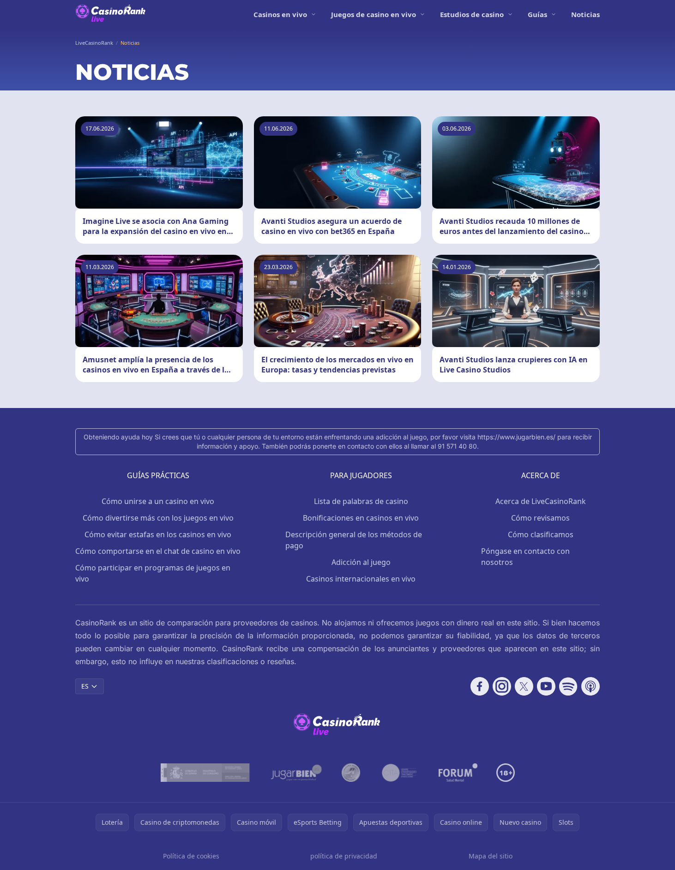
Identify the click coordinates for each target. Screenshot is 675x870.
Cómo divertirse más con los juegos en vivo (158, 518)
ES (85, 686)
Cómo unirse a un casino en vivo (158, 501)
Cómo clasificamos (540, 534)
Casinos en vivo (280, 14)
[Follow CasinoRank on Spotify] (568, 686)
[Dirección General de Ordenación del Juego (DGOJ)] (205, 772)
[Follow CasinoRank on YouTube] (546, 686)
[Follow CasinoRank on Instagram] (502, 686)
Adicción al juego (361, 562)
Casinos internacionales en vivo (361, 579)
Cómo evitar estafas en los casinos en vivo (157, 534)
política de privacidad (343, 856)
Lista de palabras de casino (361, 501)
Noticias (585, 14)
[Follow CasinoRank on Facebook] (479, 686)
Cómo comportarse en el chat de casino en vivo (158, 551)
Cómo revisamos (540, 518)
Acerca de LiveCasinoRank (540, 501)
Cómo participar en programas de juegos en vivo (152, 573)
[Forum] (458, 772)
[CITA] (399, 772)
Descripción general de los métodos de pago (353, 540)
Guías (537, 14)
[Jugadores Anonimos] (351, 772)
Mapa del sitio (490, 856)
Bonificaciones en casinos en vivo (361, 518)
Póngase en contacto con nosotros (525, 556)
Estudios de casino (472, 14)
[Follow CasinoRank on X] (524, 686)
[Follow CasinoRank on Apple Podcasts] (590, 686)
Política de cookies (191, 856)
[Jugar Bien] (295, 772)
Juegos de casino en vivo (373, 14)
